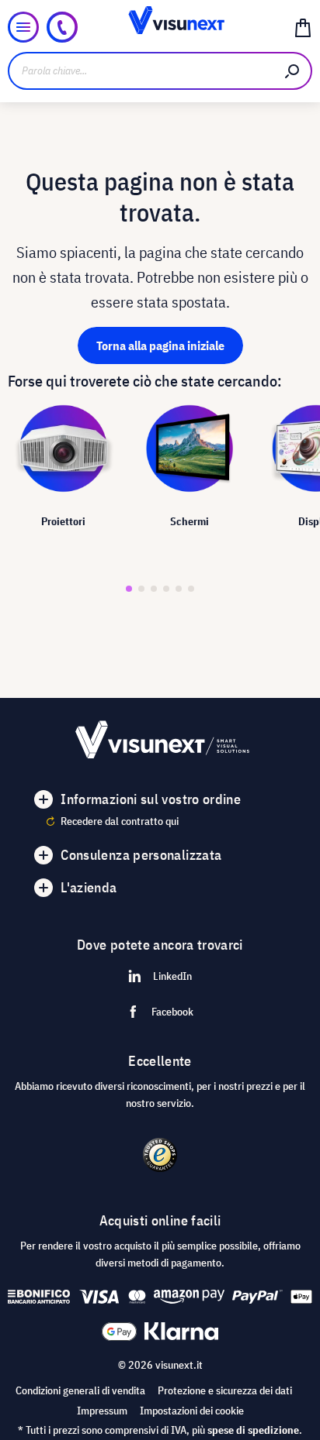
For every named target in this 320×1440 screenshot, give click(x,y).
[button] (129, 589)
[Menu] (23, 27)
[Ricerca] (292, 71)
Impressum (102, 1411)
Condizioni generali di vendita (80, 1390)
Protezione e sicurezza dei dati (225, 1390)
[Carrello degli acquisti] (303, 27)
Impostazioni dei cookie (192, 1411)
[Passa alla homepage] (160, 27)
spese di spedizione (253, 1430)
